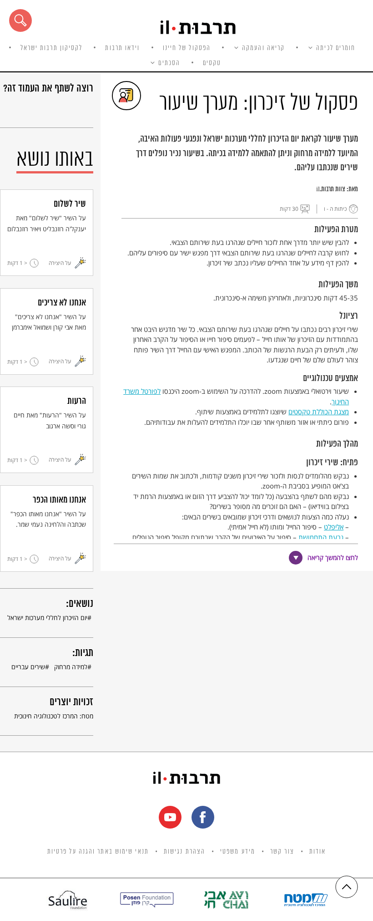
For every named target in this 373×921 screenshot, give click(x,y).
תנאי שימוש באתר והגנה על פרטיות (98, 851)
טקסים (212, 63)
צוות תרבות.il (330, 189)
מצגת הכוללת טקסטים (318, 411)
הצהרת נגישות (184, 851)
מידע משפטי (237, 851)
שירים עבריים (28, 666)
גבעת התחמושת (320, 537)
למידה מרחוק (70, 666)
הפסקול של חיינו (187, 48)
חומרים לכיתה (335, 48)
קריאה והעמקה (263, 48)
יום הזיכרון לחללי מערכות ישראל (47, 617)
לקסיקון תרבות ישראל (51, 48)
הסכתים (169, 63)
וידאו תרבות (122, 48)
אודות (317, 851)
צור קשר (282, 851)
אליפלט (333, 526)
